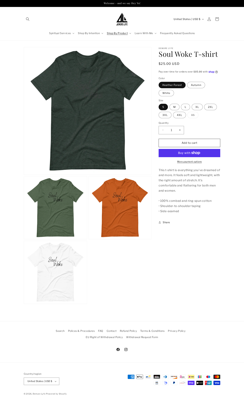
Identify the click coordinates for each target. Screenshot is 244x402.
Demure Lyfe (39, 394)
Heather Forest (172, 84)
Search (60, 330)
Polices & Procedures (81, 330)
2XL (210, 106)
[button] (28, 19)
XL (197, 106)
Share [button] (166, 222)
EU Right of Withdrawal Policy (104, 337)
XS (194, 115)
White (166, 92)
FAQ (100, 330)
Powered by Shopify (56, 394)
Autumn (196, 84)
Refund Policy (128, 330)
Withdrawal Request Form (142, 337)
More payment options (189, 161)
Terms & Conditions (152, 330)
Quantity (164, 122)
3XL (165, 114)
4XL (179, 114)
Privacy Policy (176, 330)
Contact (112, 330)
